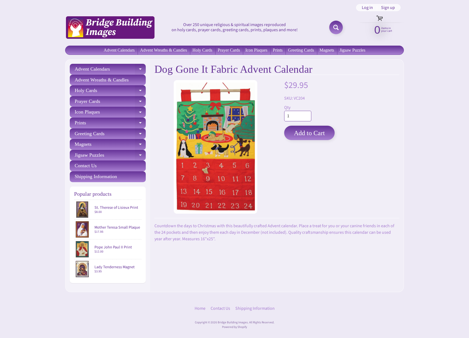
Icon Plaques (256, 50)
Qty (287, 107)
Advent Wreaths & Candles (163, 50)
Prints (278, 50)
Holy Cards (202, 50)
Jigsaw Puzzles (352, 50)
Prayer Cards (229, 50)
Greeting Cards (301, 50)
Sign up (388, 7)
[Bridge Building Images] (110, 27)
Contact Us (86, 165)
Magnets (326, 50)
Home (200, 308)
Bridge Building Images (233, 322)
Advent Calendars (119, 50)
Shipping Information (96, 176)
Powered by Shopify (234, 327)
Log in (367, 7)
